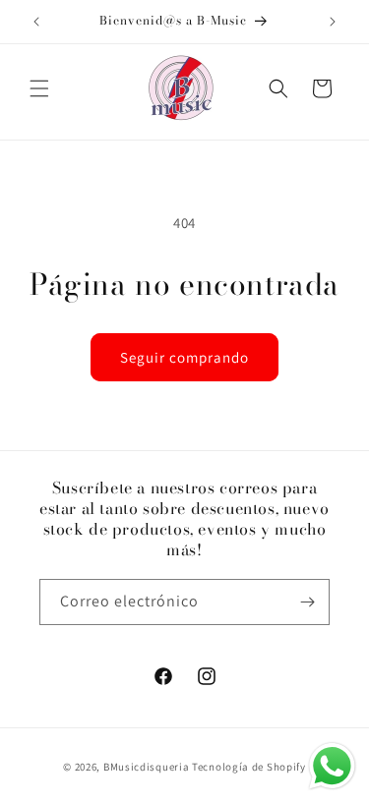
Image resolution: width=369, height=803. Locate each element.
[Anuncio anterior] (36, 21)
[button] (39, 88)
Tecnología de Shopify (249, 767)
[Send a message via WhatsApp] (332, 766)
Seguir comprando (184, 357)
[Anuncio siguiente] (332, 21)
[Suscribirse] (307, 602)
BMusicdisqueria (146, 767)
